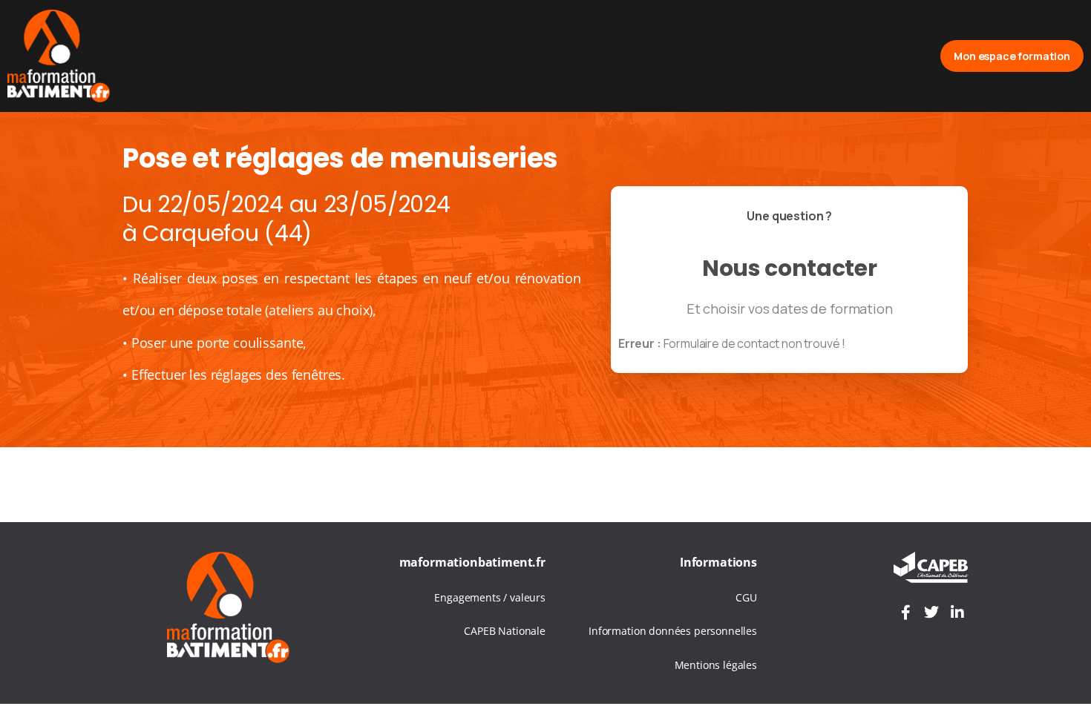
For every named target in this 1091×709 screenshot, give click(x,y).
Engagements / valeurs (490, 597)
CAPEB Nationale (505, 631)
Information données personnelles (673, 631)
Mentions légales (716, 665)
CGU (746, 597)
